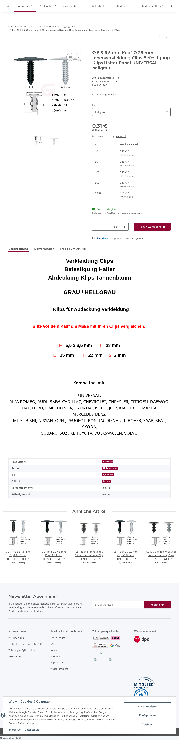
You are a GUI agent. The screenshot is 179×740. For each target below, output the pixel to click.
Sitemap (55, 656)
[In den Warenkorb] (11, 48)
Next (170, 544)
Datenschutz (32, 729)
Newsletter (14, 656)
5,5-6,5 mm (108, 474)
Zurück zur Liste (19, 26)
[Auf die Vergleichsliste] (70, 57)
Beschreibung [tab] (18, 249)
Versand (121, 136)
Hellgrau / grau (110, 468)
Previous (9, 544)
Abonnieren (157, 604)
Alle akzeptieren (147, 706)
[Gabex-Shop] (8, 6)
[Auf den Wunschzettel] (79, 57)
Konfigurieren (147, 715)
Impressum (15, 729)
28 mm (106, 481)
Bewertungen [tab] (44, 249)
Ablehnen (147, 724)
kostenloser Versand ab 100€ (25, 644)
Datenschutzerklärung (69, 603)
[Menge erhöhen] (124, 226)
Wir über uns (16, 638)
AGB (52, 644)
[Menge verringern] (96, 226)
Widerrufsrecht (59, 668)
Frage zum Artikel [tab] (73, 249)
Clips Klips (108, 461)
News (53, 650)
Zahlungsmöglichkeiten (22, 650)
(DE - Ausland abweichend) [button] (130, 212)
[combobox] (131, 112)
